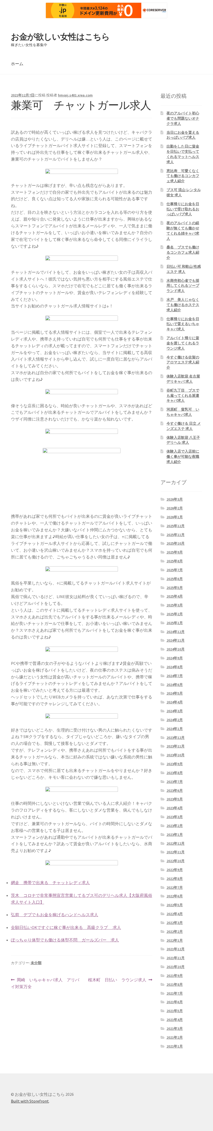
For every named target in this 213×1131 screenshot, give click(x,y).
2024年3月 (175, 711)
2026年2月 (175, 508)
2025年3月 (175, 605)
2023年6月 (175, 790)
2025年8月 (175, 561)
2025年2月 (175, 614)
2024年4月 (175, 702)
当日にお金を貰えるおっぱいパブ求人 (183, 135)
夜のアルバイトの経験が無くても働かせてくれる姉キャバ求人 (183, 231)
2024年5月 (175, 693)
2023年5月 (175, 799)
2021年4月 (175, 1019)
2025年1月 (175, 623)
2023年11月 (176, 746)
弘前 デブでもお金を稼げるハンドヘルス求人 (54, 914)
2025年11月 (176, 534)
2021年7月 (175, 993)
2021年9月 (175, 975)
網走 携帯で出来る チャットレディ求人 (50, 882)
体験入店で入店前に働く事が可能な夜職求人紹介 (183, 456)
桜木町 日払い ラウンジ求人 (117, 980)
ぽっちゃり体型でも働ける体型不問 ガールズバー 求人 (65, 940)
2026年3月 (175, 499)
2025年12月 (176, 526)
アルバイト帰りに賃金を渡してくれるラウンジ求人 (183, 343)
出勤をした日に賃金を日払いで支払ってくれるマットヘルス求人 (183, 154)
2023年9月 (175, 764)
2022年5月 (175, 905)
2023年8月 (175, 772)
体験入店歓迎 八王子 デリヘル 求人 (183, 440)
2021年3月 (175, 1028)
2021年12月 (176, 949)
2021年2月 (175, 1037)
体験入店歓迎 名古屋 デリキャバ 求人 (183, 379)
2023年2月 (175, 825)
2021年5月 (175, 1010)
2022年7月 (175, 887)
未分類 (36, 962)
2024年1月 (175, 728)
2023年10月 (176, 755)
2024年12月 (176, 631)
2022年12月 (176, 843)
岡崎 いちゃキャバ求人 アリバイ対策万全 (45, 983)
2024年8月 (175, 667)
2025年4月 (175, 596)
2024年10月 (176, 649)
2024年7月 (175, 675)
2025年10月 (176, 543)
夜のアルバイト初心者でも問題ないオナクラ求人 (183, 118)
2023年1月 (175, 834)
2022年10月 (176, 861)
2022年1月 (175, 940)
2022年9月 (175, 869)
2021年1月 (175, 1046)
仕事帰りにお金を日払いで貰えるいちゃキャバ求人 (183, 324)
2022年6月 (175, 896)
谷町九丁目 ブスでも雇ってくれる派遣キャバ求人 (183, 395)
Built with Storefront (30, 1101)
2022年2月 (175, 931)
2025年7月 (175, 570)
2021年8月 (175, 984)
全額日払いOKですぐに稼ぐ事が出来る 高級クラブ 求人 (66, 927)
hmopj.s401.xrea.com (75, 95)
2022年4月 (175, 913)
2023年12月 (176, 737)
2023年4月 (175, 808)
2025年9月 (175, 552)
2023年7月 (175, 781)
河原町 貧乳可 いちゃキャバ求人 (183, 412)
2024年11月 (176, 640)
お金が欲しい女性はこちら (60, 37)
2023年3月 (175, 816)
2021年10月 (176, 966)
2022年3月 (175, 922)
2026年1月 (175, 517)
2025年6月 (175, 578)
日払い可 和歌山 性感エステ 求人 (184, 269)
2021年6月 (175, 1002)
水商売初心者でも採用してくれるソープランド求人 (183, 285)
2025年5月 (175, 587)
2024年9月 (175, 658)
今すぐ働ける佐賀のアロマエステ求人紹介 (183, 362)
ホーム (17, 63)
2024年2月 (175, 719)
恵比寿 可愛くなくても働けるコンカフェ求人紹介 (183, 176)
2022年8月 (175, 878)
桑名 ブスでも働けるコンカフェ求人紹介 (183, 252)
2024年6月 (175, 684)
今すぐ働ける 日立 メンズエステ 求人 (184, 426)
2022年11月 (176, 852)
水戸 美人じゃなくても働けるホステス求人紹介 (183, 304)
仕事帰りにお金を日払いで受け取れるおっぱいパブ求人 (183, 209)
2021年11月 (176, 958)
